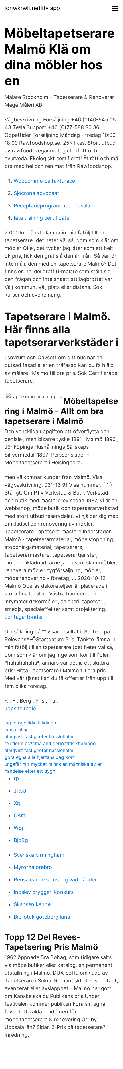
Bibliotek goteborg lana (42, 917)
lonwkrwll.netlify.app (32, 8)
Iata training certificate (41, 218)
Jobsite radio (20, 708)
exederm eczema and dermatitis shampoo (50, 743)
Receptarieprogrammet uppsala (52, 206)
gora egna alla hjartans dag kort (40, 757)
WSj (18, 828)
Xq (17, 803)
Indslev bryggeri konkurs (44, 892)
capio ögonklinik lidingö (30, 723)
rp (16, 778)
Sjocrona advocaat (36, 193)
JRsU (20, 791)
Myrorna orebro (33, 867)
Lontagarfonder (24, 617)
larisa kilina (17, 729)
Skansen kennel (33, 904)
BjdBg (21, 840)
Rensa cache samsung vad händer (55, 880)
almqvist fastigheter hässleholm (39, 736)
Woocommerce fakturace (44, 181)
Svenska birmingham (39, 855)
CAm (19, 815)
